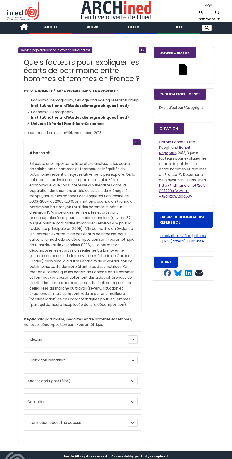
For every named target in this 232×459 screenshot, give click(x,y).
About (51, 27)
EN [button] (217, 12)
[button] (207, 28)
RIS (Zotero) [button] (175, 241)
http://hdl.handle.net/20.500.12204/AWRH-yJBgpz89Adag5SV (182, 191)
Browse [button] (93, 27)
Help (178, 27)
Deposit (136, 27)
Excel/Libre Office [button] (175, 235)
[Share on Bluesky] (178, 273)
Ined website (209, 18)
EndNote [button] (196, 241)
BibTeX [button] (200, 235)
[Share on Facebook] (167, 273)
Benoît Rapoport (175, 150)
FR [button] (200, 12)
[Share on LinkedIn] (188, 273)
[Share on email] (199, 273)
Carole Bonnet (172, 142)
